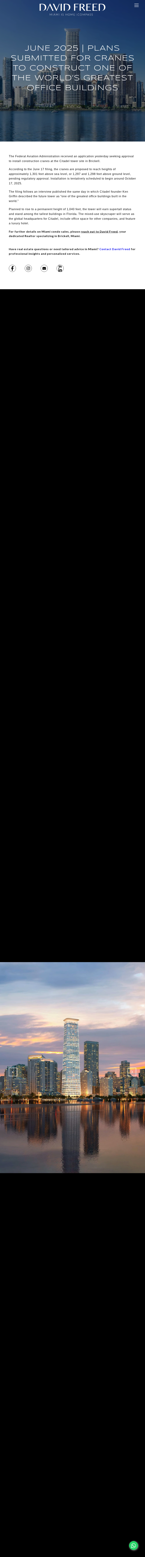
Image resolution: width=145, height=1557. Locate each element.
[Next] (132, 1072)
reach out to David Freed (99, 231)
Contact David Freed (114, 249)
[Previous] (13, 1072)
